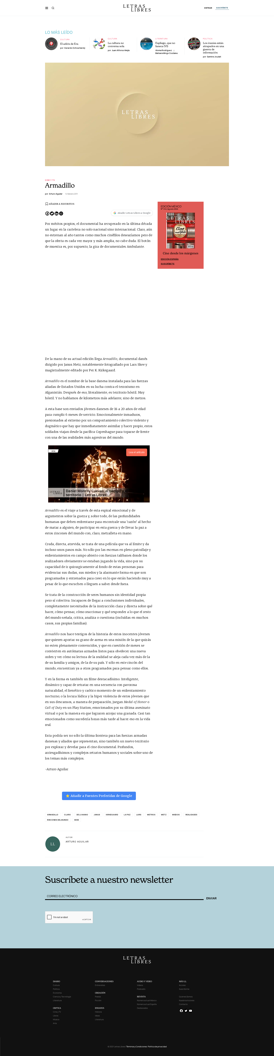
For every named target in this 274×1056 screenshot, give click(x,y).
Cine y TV (50, 180)
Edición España (170, 259)
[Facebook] (47, 213)
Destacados (142, 1008)
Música (56, 1019)
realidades (191, 814)
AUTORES (180, 861)
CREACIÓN (100, 993)
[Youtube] (190, 1011)
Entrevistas (100, 985)
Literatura (161, 38)
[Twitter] (52, 213)
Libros (55, 1015)
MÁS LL (182, 981)
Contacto (183, 1004)
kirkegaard (112, 814)
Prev (161, 235)
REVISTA (141, 996)
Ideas (97, 1015)
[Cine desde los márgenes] (180, 232)
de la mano (82, 814)
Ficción (98, 1000)
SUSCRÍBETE (222, 8)
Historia (98, 1011)
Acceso (182, 985)
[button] (46, 8)
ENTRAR (208, 8)
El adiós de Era (69, 43)
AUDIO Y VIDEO (144, 981)
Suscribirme (184, 989)
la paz (127, 814)
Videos (140, 985)
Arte (55, 1023)
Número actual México (147, 1000)
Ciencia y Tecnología (62, 996)
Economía (57, 992)
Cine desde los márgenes (180, 253)
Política (207, 38)
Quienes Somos (185, 996)
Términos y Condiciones (136, 1046)
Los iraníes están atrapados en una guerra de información (213, 47)
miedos (176, 814)
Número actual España (147, 1004)
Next (199, 235)
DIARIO (56, 981)
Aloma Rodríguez (163, 50)
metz (163, 814)
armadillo (52, 814)
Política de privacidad (157, 1046)
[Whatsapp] (61, 213)
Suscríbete (167, 263)
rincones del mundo (57, 820)
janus (97, 814)
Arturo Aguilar (77, 841)
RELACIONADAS (88, 861)
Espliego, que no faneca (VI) (165, 44)
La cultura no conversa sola (116, 44)
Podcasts (141, 989)
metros (151, 814)
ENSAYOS (99, 1008)
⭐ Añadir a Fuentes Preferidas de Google (99, 796)
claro (67, 814)
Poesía (98, 996)
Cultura (65, 39)
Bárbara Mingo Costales (166, 53)
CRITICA (57, 1008)
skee (76, 820)
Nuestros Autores (186, 1000)
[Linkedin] (57, 213)
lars (138, 814)
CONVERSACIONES (104, 981)
